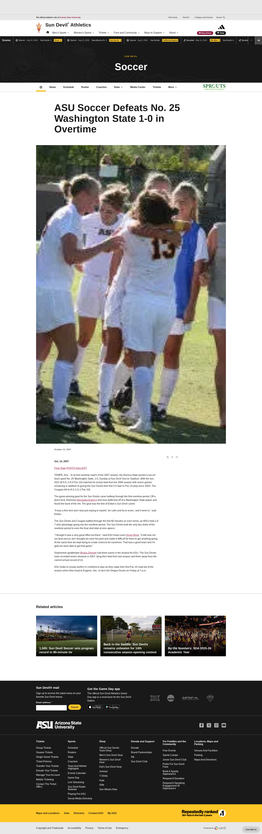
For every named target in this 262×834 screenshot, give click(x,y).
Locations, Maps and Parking (206, 742)
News (52, 87)
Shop (222, 33)
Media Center (137, 87)
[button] (258, 40)
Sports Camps (170, 755)
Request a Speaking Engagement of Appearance (174, 786)
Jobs (66, 813)
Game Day (73, 777)
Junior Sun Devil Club (174, 759)
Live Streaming (76, 782)
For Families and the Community (174, 742)
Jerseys (103, 771)
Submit (74, 707)
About (172, 32)
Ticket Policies (44, 761)
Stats (117, 87)
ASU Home (173, 17)
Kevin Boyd (132, 535)
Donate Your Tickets (47, 770)
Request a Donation (173, 778)
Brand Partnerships (141, 752)
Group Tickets (43, 748)
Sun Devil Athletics (68, 24)
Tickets (102, 32)
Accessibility (74, 828)
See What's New (108, 789)
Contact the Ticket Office (46, 785)
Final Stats (60, 468)
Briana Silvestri (88, 553)
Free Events (169, 750)
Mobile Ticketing (45, 779)
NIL (133, 757)
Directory (79, 813)
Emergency (122, 828)
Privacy (89, 828)
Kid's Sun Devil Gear (110, 766)
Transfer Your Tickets (47, 766)
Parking (198, 755)
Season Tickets (44, 752)
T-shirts (103, 776)
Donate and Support (142, 741)
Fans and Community (125, 32)
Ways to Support (153, 32)
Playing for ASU (77, 794)
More (171, 87)
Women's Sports (82, 32)
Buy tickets (206, 33)
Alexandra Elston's (87, 500)
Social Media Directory (80, 798)
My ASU (186, 17)
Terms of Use (105, 828)
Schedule (68, 87)
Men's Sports (59, 32)
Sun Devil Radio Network (77, 788)
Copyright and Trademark (49, 828)
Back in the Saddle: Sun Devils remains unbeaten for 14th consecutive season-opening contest (130, 648)
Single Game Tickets (47, 757)
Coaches (101, 87)
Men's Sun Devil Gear (111, 755)
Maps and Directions (205, 759)
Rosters (72, 752)
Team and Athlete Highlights (77, 767)
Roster (85, 87)
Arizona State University (70, 17)
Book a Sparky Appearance (170, 772)
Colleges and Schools (204, 17)
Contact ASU (96, 813)
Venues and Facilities (206, 750)
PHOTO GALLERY (76, 468)
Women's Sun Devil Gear (110, 761)
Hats (101, 780)
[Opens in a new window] (204, 813)
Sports (72, 741)
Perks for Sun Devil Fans (173, 765)
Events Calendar (77, 773)
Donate (135, 748)
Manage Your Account (48, 775)
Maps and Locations (47, 813)
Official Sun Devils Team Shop (109, 749)
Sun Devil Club (139, 761)
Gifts (101, 785)
